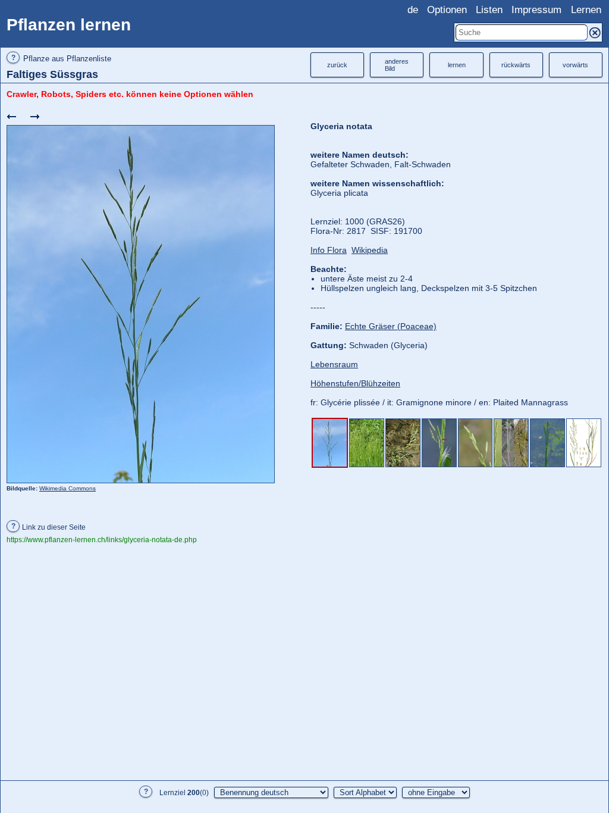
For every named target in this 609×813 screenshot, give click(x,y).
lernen (457, 64)
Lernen (586, 9)
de (412, 9)
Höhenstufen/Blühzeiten (355, 383)
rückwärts (515, 64)
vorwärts (575, 64)
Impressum (536, 9)
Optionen (447, 9)
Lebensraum (334, 364)
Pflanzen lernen (69, 24)
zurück (337, 64)
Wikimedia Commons (67, 488)
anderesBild (397, 65)
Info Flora (328, 250)
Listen (489, 9)
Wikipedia (369, 250)
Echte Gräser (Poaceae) (391, 326)
